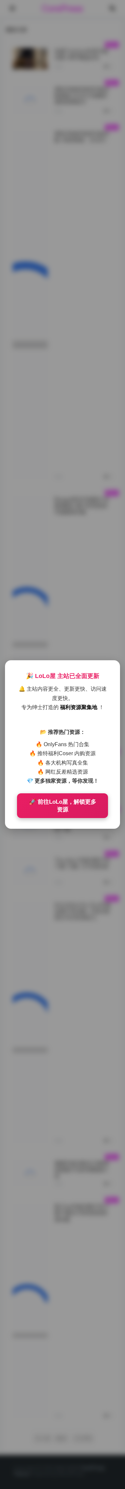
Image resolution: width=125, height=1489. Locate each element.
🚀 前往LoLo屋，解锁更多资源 (62, 806)
